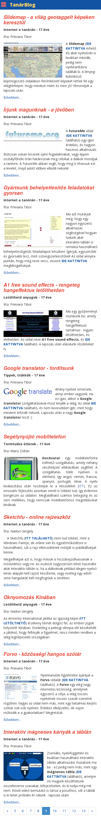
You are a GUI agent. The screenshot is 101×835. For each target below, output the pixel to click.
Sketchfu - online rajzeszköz (37, 516)
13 (83, 811)
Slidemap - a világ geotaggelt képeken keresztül (49, 19)
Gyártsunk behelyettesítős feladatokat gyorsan (49, 190)
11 (64, 811)
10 (55, 811)
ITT (81, 486)
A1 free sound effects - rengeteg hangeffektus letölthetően (42, 287)
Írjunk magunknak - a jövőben (39, 109)
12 (74, 811)
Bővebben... (12, 97)
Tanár (22, 4)
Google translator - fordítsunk (39, 367)
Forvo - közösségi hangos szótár (42, 653)
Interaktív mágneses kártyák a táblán (47, 731)
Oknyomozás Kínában (29, 596)
